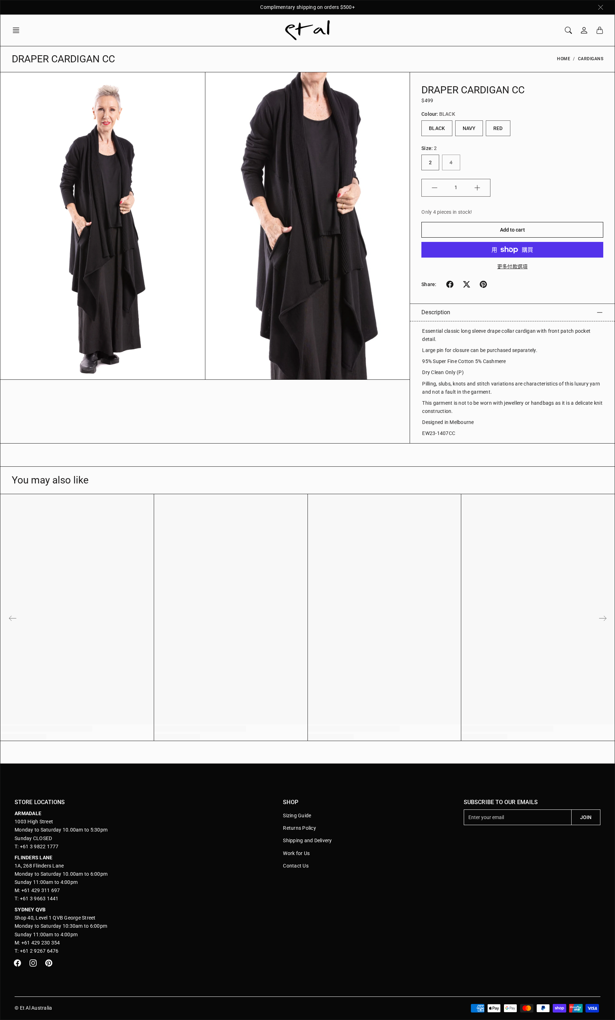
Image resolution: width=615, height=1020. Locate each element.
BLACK (437, 128)
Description (435, 312)
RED (498, 128)
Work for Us (296, 853)
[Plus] (477, 187)
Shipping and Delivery (307, 840)
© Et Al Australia (33, 1008)
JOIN (586, 817)
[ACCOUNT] (584, 30)
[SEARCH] (568, 30)
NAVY (469, 128)
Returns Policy (299, 828)
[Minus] (434, 187)
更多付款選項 (512, 266)
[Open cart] (600, 30)
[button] (18, 30)
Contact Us (296, 866)
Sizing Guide (297, 815)
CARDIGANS (591, 58)
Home (563, 58)
